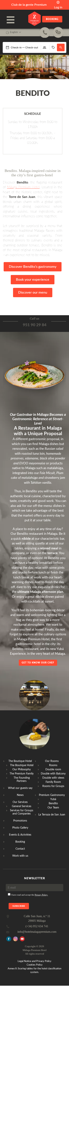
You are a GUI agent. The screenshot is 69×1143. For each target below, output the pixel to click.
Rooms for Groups (53, 786)
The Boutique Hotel (21, 765)
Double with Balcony (53, 773)
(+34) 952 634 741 (36, 926)
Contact (20, 849)
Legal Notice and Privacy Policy (34, 961)
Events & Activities (20, 834)
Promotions (20, 820)
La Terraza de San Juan (51, 814)
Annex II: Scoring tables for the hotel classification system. (34, 970)
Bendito (53, 803)
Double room (53, 769)
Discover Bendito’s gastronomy (32, 267)
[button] (61, 47)
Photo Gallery (20, 827)
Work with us (20, 856)
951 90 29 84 (34, 325)
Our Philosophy (21, 769)
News (20, 795)
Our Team (53, 807)
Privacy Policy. (41, 895)
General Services (21, 806)
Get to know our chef (38, 663)
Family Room (53, 782)
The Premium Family (22, 773)
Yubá (53, 799)
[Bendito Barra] (34, 713)
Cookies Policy (35, 965)
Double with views (53, 778)
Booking (52, 19)
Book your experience (32, 279)
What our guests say (20, 788)
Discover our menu (32, 292)
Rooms (53, 765)
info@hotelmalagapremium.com (36, 931)
